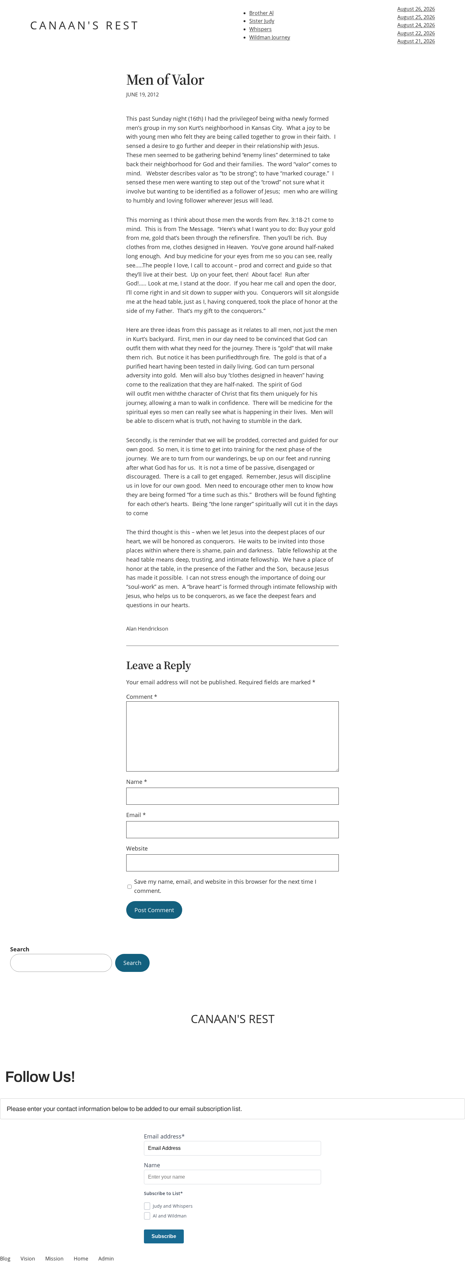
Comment (141, 696)
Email (136, 815)
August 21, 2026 (416, 41)
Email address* (164, 1136)
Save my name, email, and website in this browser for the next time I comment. (225, 886)
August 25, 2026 (416, 17)
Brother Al (261, 12)
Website (137, 848)
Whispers (260, 29)
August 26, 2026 (416, 8)
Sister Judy (261, 20)
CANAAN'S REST (85, 25)
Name (136, 781)
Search (19, 949)
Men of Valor (165, 79)
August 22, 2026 (416, 33)
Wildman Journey (269, 37)
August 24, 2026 (416, 24)
